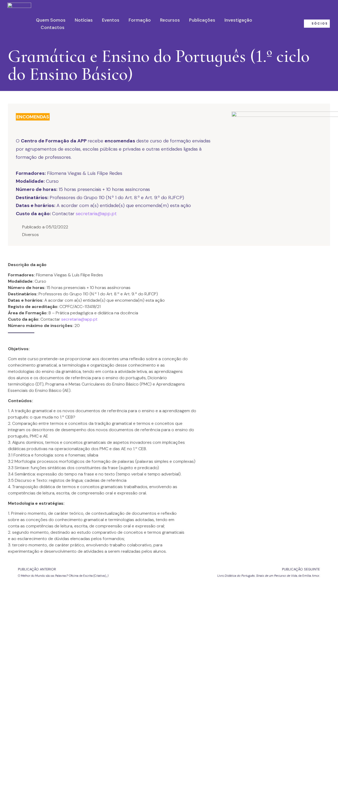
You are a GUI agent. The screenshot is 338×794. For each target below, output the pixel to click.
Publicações (202, 20)
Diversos (30, 234)
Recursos (170, 20)
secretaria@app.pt (96, 213)
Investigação (238, 20)
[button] (317, 24)
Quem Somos (50, 20)
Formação (140, 20)
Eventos (110, 20)
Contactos (52, 27)
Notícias (84, 20)
